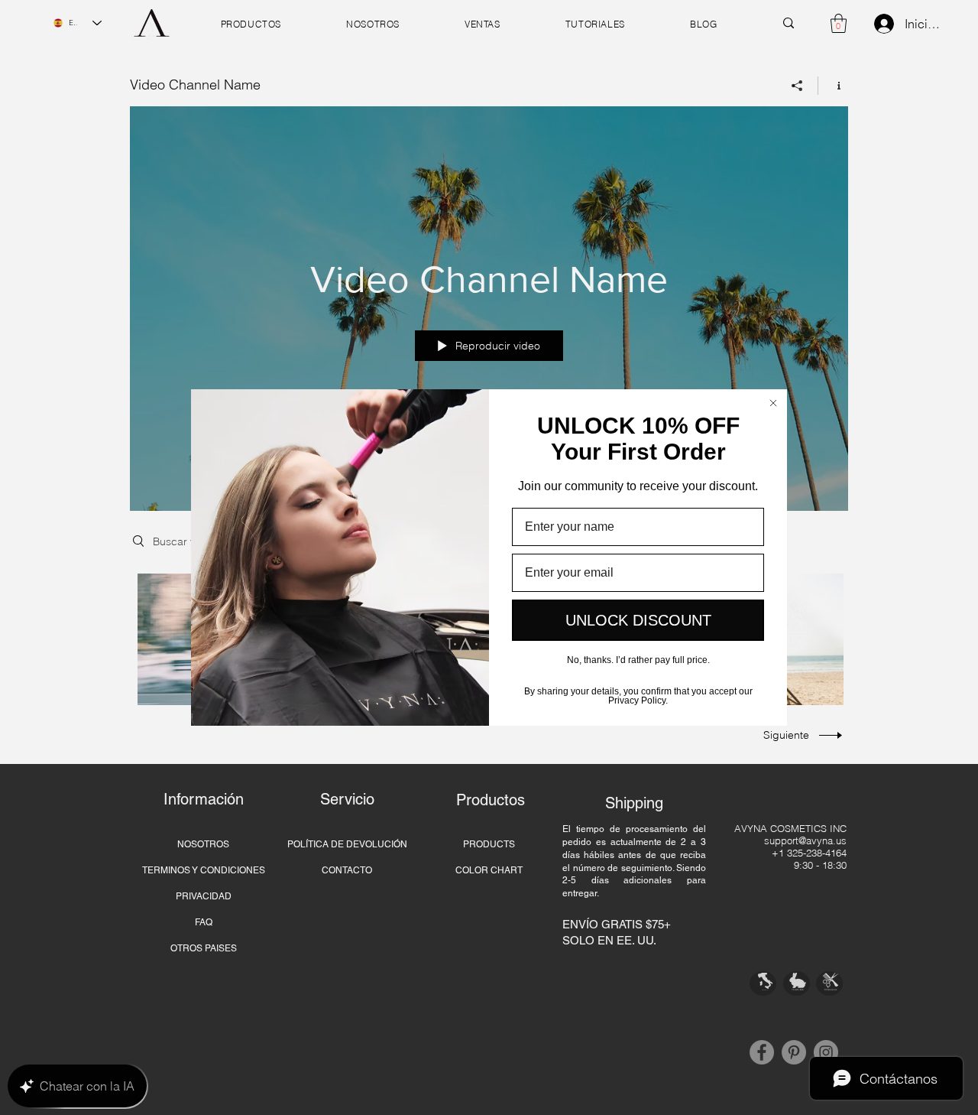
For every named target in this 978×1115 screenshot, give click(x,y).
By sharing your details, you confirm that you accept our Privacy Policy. (638, 694)
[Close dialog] (773, 403)
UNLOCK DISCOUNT (638, 620)
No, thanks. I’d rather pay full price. (638, 660)
